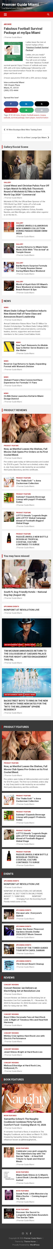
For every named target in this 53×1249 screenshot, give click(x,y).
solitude (7, 118)
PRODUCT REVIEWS (15, 410)
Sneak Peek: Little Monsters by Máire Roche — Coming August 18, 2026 (32, 1196)
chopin (23, 115)
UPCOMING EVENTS (11, 606)
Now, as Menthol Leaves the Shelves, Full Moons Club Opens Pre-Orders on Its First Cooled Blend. (26, 452)
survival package (18, 118)
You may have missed (16, 556)
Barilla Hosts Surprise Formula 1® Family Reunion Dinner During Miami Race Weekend (31, 268)
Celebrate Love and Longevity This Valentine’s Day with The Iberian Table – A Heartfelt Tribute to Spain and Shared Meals (31, 1156)
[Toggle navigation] (5, 14)
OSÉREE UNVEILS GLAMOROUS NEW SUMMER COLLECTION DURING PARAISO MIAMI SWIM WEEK (32, 229)
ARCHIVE (7, 24)
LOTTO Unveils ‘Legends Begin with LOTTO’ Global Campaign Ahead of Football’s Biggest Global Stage (31, 519)
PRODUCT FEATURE (11, 446)
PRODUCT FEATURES (16, 726)
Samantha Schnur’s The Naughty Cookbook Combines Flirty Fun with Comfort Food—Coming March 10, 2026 (25, 1122)
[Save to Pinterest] (11, 110)
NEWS (7, 301)
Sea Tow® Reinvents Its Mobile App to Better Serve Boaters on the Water (32, 348)
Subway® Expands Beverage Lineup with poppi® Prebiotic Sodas (31, 499)
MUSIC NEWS (30, 645)
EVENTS (8, 873)
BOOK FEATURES (14, 1079)
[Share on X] (42, 103)
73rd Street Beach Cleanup (30, 964)
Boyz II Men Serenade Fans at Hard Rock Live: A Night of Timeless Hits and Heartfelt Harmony (26, 1020)
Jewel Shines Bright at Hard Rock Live (23, 1052)
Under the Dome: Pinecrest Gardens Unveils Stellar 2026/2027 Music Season (30, 932)
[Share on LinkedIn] (26, 103)
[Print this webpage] (42, 110)
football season (33, 115)
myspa (43, 115)
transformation (42, 118)
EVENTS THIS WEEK (12, 586)
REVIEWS (9, 977)
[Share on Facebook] (11, 103)
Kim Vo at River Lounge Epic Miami (32, 137)
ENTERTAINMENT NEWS (14, 645)
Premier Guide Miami (20, 4)
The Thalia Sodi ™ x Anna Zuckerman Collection (28, 481)
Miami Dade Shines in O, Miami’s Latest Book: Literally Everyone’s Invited (32, 1177)
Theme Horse (30, 1241)
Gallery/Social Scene (16, 146)
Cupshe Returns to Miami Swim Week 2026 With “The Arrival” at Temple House (32, 249)
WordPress (34, 1245)
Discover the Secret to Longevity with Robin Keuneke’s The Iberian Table (32, 1215)
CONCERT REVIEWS (11, 985)
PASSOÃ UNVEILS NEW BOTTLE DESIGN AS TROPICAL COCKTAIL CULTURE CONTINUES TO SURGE (32, 540)
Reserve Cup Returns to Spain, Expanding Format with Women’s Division (25, 365)
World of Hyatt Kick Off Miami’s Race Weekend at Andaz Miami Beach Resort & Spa (32, 287)
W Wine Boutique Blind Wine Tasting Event (24, 130)
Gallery (7, 182)
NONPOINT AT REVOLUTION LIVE (21, 609)
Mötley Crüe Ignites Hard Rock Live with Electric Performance (24, 1037)
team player (30, 118)
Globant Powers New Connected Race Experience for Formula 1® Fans (23, 381)
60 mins (16, 115)
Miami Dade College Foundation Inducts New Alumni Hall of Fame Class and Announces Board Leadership (25, 313)
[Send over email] (26, 110)
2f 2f (11, 115)
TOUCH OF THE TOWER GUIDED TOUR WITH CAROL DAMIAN (32, 949)
